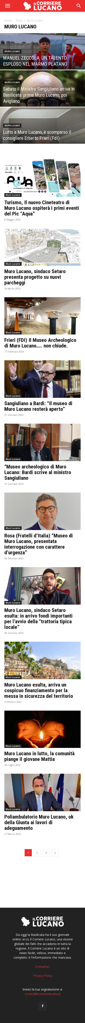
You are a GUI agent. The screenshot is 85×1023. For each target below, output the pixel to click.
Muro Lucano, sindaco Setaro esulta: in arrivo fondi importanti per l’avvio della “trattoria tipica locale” (38, 618)
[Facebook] (42, 1006)
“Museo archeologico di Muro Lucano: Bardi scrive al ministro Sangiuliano (37, 472)
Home (8, 20)
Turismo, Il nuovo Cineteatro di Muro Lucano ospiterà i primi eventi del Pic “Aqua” (41, 208)
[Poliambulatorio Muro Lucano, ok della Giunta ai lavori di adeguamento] (42, 792)
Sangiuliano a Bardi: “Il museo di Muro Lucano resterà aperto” (38, 406)
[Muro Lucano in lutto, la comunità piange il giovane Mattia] (42, 729)
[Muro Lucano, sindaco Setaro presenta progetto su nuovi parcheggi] (42, 247)
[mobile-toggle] (7, 6)
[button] (79, 6)
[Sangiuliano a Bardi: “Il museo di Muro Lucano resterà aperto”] (42, 379)
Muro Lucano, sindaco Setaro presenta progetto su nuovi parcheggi (35, 277)
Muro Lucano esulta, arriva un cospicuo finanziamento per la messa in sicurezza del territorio (38, 690)
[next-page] (55, 852)
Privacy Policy (42, 976)
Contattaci (42, 966)
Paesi (19, 20)
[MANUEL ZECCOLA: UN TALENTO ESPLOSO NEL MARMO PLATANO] (42, 59)
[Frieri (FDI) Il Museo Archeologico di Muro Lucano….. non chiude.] (42, 316)
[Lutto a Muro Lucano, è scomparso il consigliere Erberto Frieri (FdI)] (42, 133)
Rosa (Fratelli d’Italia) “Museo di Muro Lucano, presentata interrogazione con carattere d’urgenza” (38, 544)
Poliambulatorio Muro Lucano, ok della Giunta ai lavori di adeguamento (38, 822)
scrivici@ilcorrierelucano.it (43, 994)
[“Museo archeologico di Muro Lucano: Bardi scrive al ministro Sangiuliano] (42, 442)
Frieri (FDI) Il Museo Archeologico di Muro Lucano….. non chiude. (40, 343)
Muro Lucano (12, 51)
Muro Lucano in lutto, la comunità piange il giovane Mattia (39, 756)
